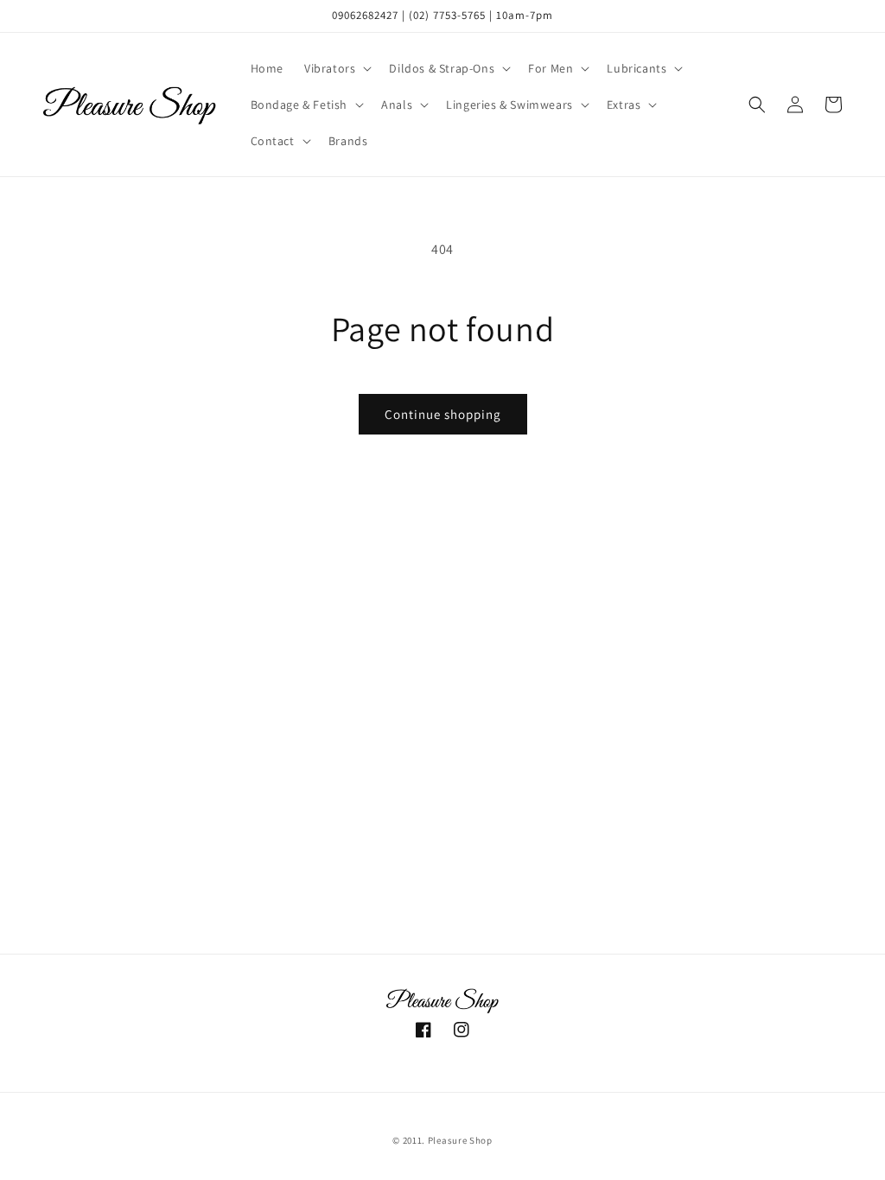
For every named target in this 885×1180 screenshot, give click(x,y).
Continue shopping (443, 414)
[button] (336, 68)
